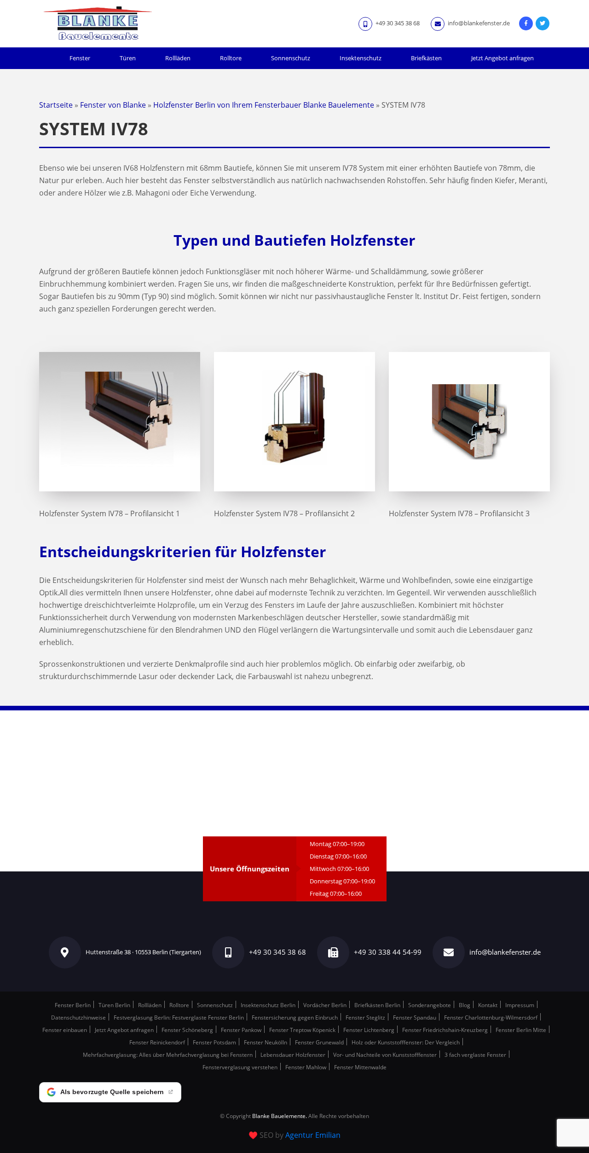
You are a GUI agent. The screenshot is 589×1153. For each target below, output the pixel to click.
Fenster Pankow (241, 1030)
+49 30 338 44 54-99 (388, 952)
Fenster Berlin (73, 1005)
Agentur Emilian (313, 1135)
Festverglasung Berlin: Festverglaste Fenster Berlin (179, 1017)
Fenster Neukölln (265, 1042)
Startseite (56, 105)
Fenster (79, 58)
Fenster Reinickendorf (157, 1042)
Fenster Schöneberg (187, 1030)
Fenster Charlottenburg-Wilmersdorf (490, 1017)
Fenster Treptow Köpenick (302, 1030)
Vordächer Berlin (324, 1005)
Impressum (519, 1005)
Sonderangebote (429, 1005)
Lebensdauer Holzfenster (292, 1055)
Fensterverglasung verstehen (239, 1067)
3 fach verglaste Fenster (475, 1055)
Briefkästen (426, 58)
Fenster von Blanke (113, 105)
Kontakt (487, 1005)
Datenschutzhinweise (78, 1017)
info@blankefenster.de (478, 23)
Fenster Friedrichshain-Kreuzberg (445, 1030)
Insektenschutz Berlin (268, 1005)
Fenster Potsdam (214, 1042)
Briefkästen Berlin (377, 1005)
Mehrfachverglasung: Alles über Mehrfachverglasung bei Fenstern (168, 1055)
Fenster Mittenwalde (360, 1067)
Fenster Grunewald (319, 1042)
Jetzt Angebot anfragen (502, 58)
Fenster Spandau (414, 1017)
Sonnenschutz (290, 58)
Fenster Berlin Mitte (521, 1030)
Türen (128, 58)
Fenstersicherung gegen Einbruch (295, 1017)
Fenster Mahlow (305, 1067)
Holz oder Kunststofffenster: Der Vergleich (406, 1042)
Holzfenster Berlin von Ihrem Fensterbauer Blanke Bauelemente (263, 105)
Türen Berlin (114, 1005)
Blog (464, 1005)
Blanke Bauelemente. (279, 1116)
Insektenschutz (360, 58)
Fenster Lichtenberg (368, 1030)
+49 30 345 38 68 (397, 23)
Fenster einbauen (64, 1030)
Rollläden (178, 58)
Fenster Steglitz (365, 1017)
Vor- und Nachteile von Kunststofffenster (385, 1055)
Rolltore (231, 58)
